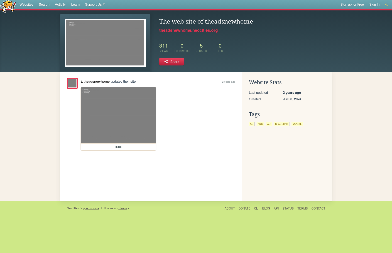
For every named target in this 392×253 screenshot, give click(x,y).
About (230, 208)
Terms (302, 208)
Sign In (374, 4)
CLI (256, 208)
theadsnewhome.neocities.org (188, 30)
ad (269, 123)
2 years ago (228, 81)
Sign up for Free (352, 4)
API (276, 208)
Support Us (93, 4)
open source (91, 208)
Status (288, 208)
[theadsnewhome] (72, 83)
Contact (318, 208)
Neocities (73, 208)
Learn (75, 4)
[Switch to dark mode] (387, 4)
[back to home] (8, 6)
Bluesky (123, 208)
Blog (266, 208)
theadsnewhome (96, 81)
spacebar (281, 123)
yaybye (297, 123)
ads (260, 123)
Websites (26, 4)
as (251, 123)
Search (44, 4)
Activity (60, 4)
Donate (244, 208)
